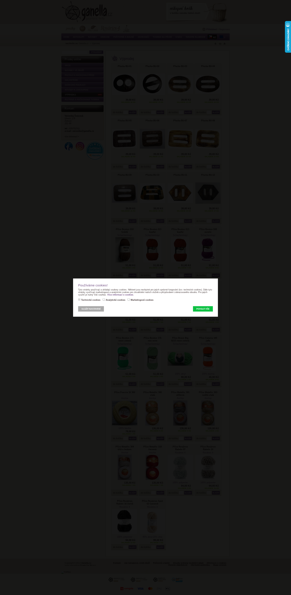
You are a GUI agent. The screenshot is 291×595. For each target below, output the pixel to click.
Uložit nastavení (91, 309)
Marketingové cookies (142, 300)
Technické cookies (90, 300)
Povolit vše (202, 309)
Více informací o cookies (120, 294)
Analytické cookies (115, 300)
